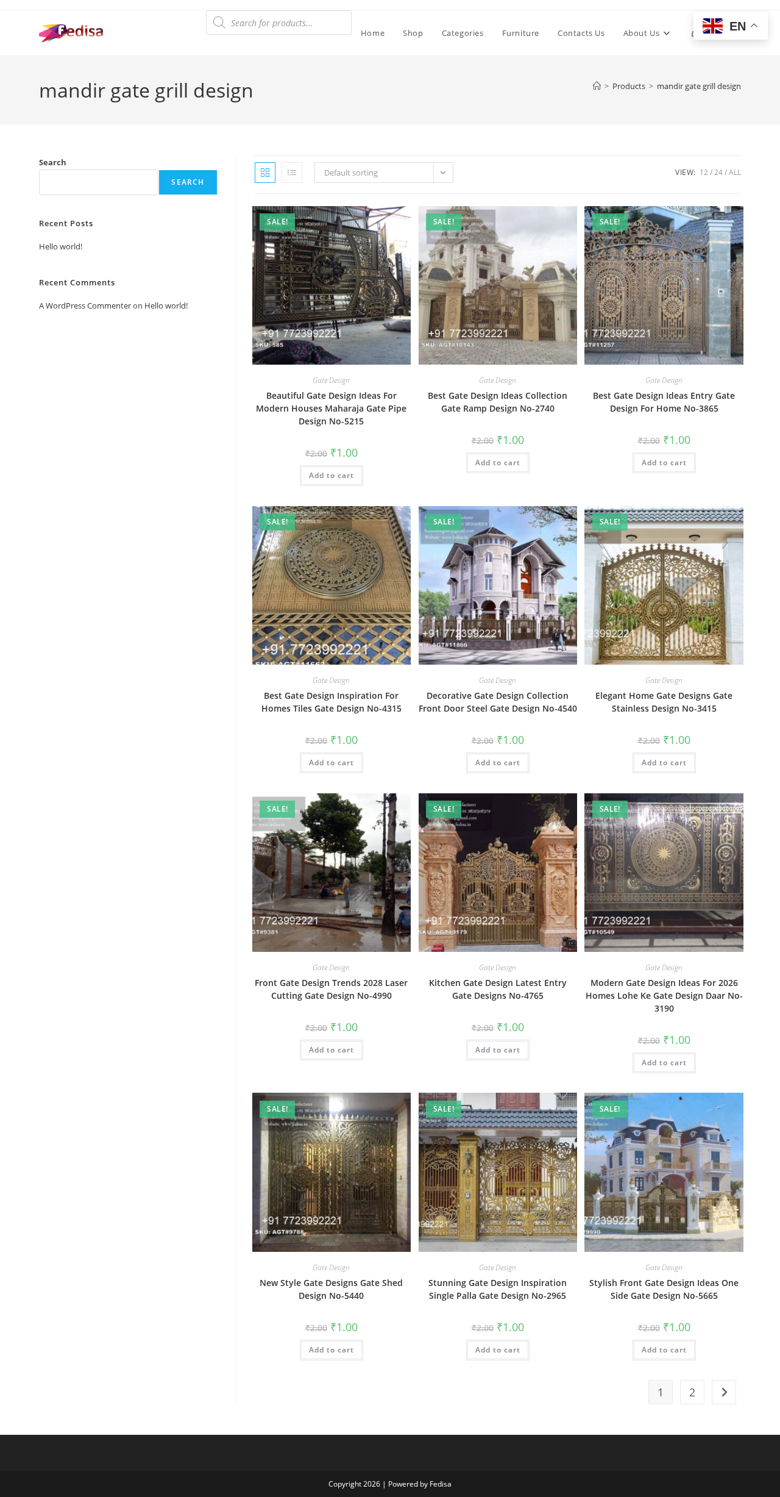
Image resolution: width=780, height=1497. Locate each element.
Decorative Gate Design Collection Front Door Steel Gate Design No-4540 (498, 702)
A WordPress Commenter (85, 305)
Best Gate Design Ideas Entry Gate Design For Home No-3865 (664, 402)
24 (718, 172)
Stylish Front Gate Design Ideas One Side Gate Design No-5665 (664, 1289)
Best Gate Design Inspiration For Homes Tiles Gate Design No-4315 (331, 702)
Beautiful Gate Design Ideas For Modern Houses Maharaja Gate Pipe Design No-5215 (331, 408)
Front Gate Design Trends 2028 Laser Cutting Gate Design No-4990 (331, 989)
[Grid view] (265, 172)
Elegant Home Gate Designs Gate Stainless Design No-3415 (663, 702)
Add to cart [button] (331, 475)
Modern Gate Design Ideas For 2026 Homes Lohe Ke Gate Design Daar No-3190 (664, 995)
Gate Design (331, 380)
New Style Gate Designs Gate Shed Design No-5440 (331, 1289)
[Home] (597, 85)
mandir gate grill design (699, 85)
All (735, 172)
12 (704, 172)
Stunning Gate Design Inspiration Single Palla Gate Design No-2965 (497, 1289)
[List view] (292, 172)
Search (52, 162)
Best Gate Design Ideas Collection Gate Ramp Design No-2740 (497, 402)
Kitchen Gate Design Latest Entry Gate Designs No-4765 (498, 989)
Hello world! (60, 246)
